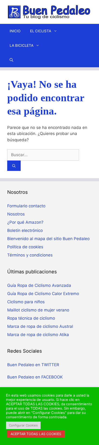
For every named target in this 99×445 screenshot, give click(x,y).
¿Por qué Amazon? (25, 222)
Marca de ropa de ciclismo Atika (38, 334)
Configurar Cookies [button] (23, 425)
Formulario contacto (26, 205)
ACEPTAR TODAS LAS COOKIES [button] (36, 434)
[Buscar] (14, 166)
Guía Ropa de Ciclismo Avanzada (39, 285)
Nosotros (16, 214)
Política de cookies (25, 246)
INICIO (15, 31)
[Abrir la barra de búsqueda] (11, 60)
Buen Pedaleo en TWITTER (33, 364)
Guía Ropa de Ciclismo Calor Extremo (43, 293)
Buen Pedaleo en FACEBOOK (35, 377)
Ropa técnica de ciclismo (31, 318)
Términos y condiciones (30, 255)
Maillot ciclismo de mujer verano (38, 310)
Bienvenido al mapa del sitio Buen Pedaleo (48, 238)
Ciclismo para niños (26, 301)
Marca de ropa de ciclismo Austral (40, 326)
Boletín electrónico (25, 230)
